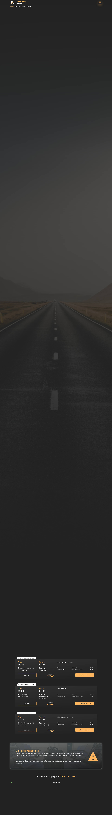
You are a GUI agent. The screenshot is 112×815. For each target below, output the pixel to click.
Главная (12, 6)
